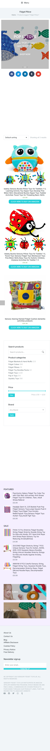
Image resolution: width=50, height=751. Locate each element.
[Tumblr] (22, 693)
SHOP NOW (25, 54)
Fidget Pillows (13, 367)
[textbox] (27, 410)
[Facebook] (9, 693)
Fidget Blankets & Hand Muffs (20, 361)
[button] (25, 2)
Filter (11, 395)
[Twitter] (13, 693)
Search (43, 352)
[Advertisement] (25, 451)
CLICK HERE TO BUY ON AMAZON (25, 202)
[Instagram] (18, 693)
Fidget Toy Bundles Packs (18, 370)
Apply (12, 415)
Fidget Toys (13, 373)
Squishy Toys (13, 378)
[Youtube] (5, 693)
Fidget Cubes (13, 364)
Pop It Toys (12, 376)
